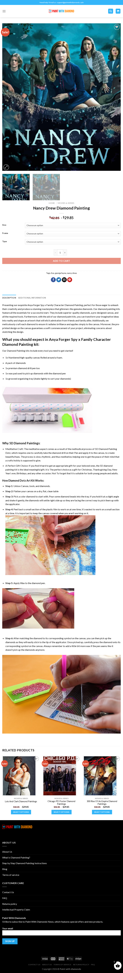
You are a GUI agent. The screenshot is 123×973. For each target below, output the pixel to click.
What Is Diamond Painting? (16, 857)
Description (9, 298)
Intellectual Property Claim (16, 909)
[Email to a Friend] (64, 279)
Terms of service (10, 874)
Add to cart (61, 260)
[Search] (110, 11)
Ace (52, 273)
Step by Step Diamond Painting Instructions (24, 863)
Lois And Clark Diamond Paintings (21, 801)
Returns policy (9, 903)
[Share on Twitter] (58, 279)
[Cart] (118, 11)
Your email (7, 928)
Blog (4, 869)
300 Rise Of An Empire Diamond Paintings (102, 802)
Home (52, 203)
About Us (7, 851)
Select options (21, 812)
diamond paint (64, 316)
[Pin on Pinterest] (69, 279)
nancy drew (72, 273)
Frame (5, 233)
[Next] (114, 97)
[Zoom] (6, 167)
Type (4, 241)
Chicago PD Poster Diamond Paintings (61, 802)
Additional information (32, 298)
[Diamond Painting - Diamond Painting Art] (61, 11)
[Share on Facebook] (53, 279)
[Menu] (4, 11)
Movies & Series (66, 203)
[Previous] (8, 97)
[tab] (9, 298)
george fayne (60, 273)
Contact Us (8, 892)
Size (4, 225)
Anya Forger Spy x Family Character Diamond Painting (55, 305)
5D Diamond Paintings (24, 443)
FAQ (4, 898)
